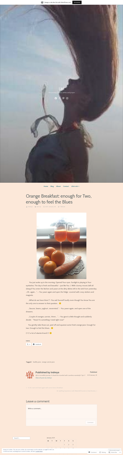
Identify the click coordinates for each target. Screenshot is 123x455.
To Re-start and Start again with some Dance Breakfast (44, 388)
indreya (30, 206)
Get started (77, 2)
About (58, 186)
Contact (66, 186)
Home (46, 186)
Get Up (39, 206)
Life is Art (74, 186)
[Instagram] (67, 98)
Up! (61, 88)
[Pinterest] (63, 98)
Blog (52, 186)
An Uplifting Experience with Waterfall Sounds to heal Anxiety (76, 391)
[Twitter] (59, 98)
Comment (90, 422)
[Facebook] (55, 98)
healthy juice (37, 362)
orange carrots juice (48, 362)
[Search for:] (21, 438)
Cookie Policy (39, 451)
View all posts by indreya (44, 378)
